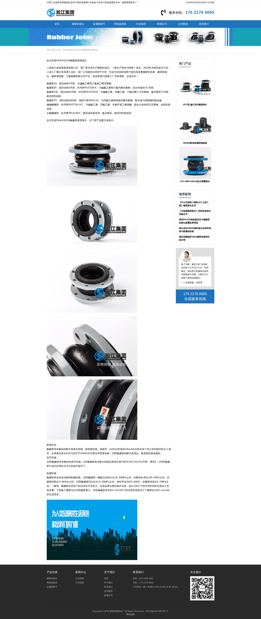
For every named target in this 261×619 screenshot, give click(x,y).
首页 (57, 24)
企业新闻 (79, 578)
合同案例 (183, 24)
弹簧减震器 (120, 24)
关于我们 (108, 582)
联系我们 (204, 24)
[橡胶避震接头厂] (60, 12)
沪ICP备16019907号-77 (157, 611)
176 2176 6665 (199, 12)
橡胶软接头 (78, 24)
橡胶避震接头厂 (117, 611)
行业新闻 (141, 24)
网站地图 (130, 614)
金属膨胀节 (99, 24)
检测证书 (162, 24)
